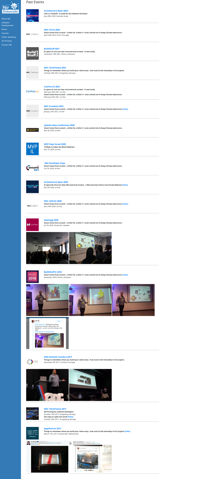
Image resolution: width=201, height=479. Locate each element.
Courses (5, 33)
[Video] (125, 109)
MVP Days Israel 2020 (55, 144)
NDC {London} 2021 (54, 106)
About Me (6, 18)
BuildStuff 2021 (51, 48)
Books (4, 29)
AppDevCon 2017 (52, 428)
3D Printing (7, 41)
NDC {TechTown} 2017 (55, 408)
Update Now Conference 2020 (59, 125)
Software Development (8, 24)
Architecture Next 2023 (56, 10)
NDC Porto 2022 (52, 29)
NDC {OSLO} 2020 (53, 201)
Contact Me (7, 44)
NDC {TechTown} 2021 (55, 67)
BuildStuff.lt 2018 (53, 272)
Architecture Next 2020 (56, 182)
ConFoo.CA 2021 (52, 86)
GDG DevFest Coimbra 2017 (58, 356)
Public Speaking (9, 37)
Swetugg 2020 (51, 220)
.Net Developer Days (54, 163)
